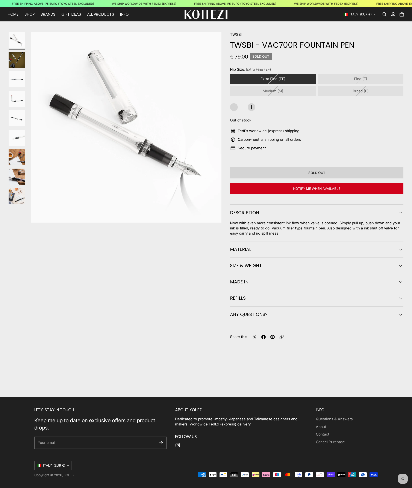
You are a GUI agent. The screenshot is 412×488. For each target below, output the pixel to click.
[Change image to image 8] (17, 177)
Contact (322, 434)
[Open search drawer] (384, 14)
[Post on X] (254, 337)
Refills (238, 298)
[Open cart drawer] (401, 14)
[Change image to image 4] (17, 99)
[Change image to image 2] (17, 60)
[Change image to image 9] (17, 196)
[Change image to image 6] (17, 138)
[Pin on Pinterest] (272, 337)
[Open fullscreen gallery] (213, 214)
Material (240, 249)
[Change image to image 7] (17, 157)
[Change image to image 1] (17, 40)
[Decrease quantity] (234, 107)
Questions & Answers (334, 419)
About (321, 427)
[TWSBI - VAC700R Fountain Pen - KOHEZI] (126, 127)
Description (244, 213)
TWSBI (236, 34)
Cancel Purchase (330, 442)
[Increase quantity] (251, 107)
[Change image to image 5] (17, 118)
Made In (239, 282)
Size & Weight (246, 265)
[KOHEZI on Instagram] (177, 445)
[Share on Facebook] (263, 337)
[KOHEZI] (206, 14)
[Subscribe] (161, 442)
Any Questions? (249, 314)
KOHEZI (69, 475)
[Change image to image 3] (17, 79)
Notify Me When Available (316, 189)
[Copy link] (281, 337)
